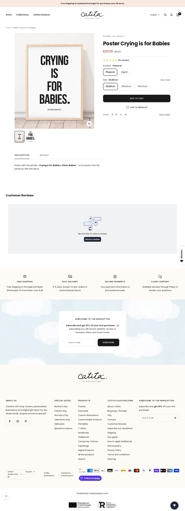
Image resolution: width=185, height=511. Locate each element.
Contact (112, 419)
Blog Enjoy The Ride (117, 410)
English (153, 15)
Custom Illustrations (88, 415)
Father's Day (60, 410)
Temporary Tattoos (88, 441)
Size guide (113, 437)
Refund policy (114, 445)
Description (22, 155)
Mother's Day (60, 406)
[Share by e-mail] (125, 115)
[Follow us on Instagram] (18, 421)
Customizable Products (90, 419)
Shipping (112, 432)
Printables (83, 423)
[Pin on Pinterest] (116, 115)
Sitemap (112, 459)
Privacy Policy (114, 450)
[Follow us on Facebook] (10, 421)
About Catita (114, 406)
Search (81, 459)
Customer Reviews (117, 423)
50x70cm (143, 86)
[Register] (175, 418)
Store (9, 14)
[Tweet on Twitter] (121, 115)
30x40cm (126, 86)
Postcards (83, 410)
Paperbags (83, 445)
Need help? (164, 114)
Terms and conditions (119, 454)
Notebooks (83, 432)
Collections (22, 14)
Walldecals (83, 437)
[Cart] (177, 14)
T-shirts (82, 428)
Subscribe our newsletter (120, 428)
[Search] (165, 15)
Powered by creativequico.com (92, 493)
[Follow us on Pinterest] (26, 421)
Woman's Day (61, 415)
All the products (86, 454)
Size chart (165, 79)
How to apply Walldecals (120, 441)
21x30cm (110, 86)
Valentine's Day (62, 419)
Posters (82, 406)
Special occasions (63, 428)
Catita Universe (41, 14)
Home (8, 27)
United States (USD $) (13, 474)
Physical (110, 72)
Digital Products (86, 450)
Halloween (59, 423)
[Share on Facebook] (112, 115)
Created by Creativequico (67, 474)
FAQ (110, 415)
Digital (124, 72)
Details (44, 155)
